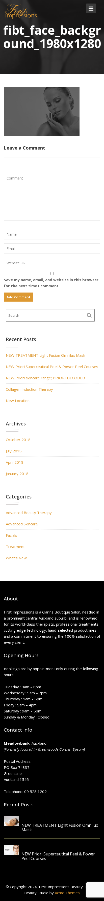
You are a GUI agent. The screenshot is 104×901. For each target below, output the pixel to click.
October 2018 (18, 439)
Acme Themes (67, 892)
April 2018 (14, 462)
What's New (16, 557)
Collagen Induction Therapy (29, 389)
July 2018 (14, 450)
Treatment (15, 546)
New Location (18, 400)
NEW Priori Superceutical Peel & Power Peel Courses (52, 366)
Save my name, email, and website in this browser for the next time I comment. (51, 282)
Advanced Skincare (22, 523)
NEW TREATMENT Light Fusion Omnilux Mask (45, 355)
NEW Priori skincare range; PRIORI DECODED (45, 377)
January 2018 (17, 473)
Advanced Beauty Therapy (29, 512)
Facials (11, 535)
